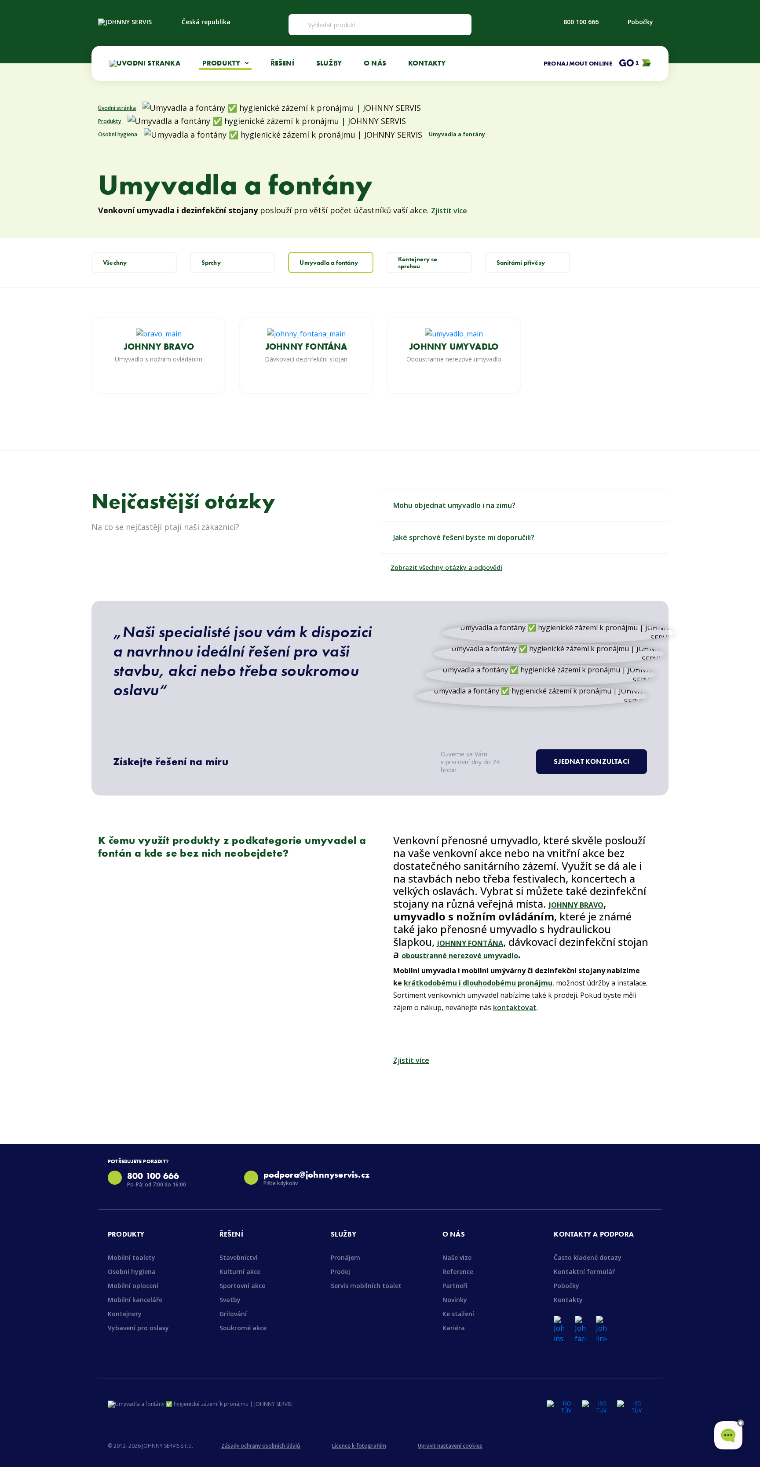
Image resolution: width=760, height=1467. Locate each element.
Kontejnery (125, 1314)
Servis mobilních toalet (366, 1285)
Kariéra (453, 1328)
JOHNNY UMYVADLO (453, 346)
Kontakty (427, 62)
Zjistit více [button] (449, 210)
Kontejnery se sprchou (418, 262)
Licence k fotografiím (359, 1445)
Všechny (115, 262)
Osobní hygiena (132, 1271)
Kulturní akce (239, 1271)
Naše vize (456, 1257)
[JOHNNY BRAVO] (159, 333)
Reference (457, 1271)
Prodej (340, 1271)
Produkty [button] (222, 62)
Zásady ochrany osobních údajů (260, 1445)
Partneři (455, 1285)
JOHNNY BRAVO (159, 346)
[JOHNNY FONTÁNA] (306, 333)
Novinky (454, 1299)
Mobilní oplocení (133, 1285)
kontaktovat (515, 1007)
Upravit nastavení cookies (450, 1445)
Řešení (282, 62)
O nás (375, 62)
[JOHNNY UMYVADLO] (454, 333)
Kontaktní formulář (584, 1271)
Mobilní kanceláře (135, 1299)
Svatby (230, 1299)
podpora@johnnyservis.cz (316, 1174)
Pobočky (640, 22)
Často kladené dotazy (587, 1257)
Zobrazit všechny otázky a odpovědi (446, 567)
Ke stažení (458, 1314)
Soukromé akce (243, 1328)
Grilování (233, 1314)
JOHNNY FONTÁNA (306, 346)
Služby (329, 62)
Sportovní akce (242, 1285)
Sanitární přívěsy (521, 262)
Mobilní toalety (131, 1257)
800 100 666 (581, 22)
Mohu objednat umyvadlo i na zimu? (454, 505)
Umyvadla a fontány (329, 262)
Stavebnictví (238, 1257)
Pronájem (345, 1257)
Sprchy (211, 262)
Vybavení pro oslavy (138, 1328)
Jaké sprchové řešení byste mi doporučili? (463, 537)
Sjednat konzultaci (591, 761)
